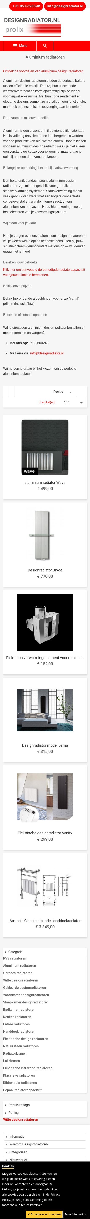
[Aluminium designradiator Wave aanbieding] (45, 447)
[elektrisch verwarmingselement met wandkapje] (45, 622)
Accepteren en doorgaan (45, 1214)
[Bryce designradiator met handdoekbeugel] (45, 535)
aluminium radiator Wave (45, 482)
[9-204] (45, 885)
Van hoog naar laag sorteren (81, 391)
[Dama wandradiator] (45, 710)
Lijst (11, 391)
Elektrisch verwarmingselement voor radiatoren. (46, 658)
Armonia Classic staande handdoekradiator (45, 921)
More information (75, 1214)
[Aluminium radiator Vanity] (45, 797)
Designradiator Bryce (45, 570)
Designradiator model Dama (45, 745)
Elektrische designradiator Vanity (45, 833)
